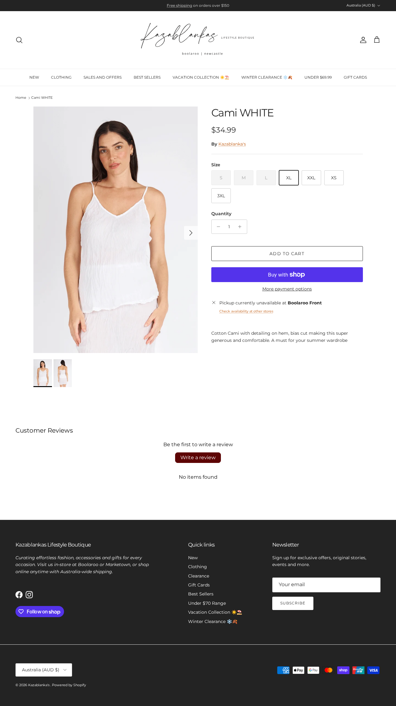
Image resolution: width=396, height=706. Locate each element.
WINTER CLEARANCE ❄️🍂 (266, 77)
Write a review (198, 457)
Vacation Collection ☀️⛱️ (215, 612)
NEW (34, 77)
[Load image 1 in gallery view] (115, 230)
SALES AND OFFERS (103, 77)
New (193, 557)
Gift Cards (199, 585)
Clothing (197, 566)
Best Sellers (200, 594)
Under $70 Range (207, 603)
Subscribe (292, 603)
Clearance (198, 576)
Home (20, 98)
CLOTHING (61, 77)
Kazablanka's (232, 144)
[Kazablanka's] (198, 40)
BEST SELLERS (147, 77)
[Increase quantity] (241, 226)
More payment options (287, 289)
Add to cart (286, 253)
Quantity (221, 214)
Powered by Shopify (69, 685)
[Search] (19, 40)
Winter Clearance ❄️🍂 (212, 621)
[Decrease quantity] (217, 226)
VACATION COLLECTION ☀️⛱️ (201, 77)
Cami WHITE (42, 98)
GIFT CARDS (355, 77)
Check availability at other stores (246, 311)
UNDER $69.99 (318, 77)
